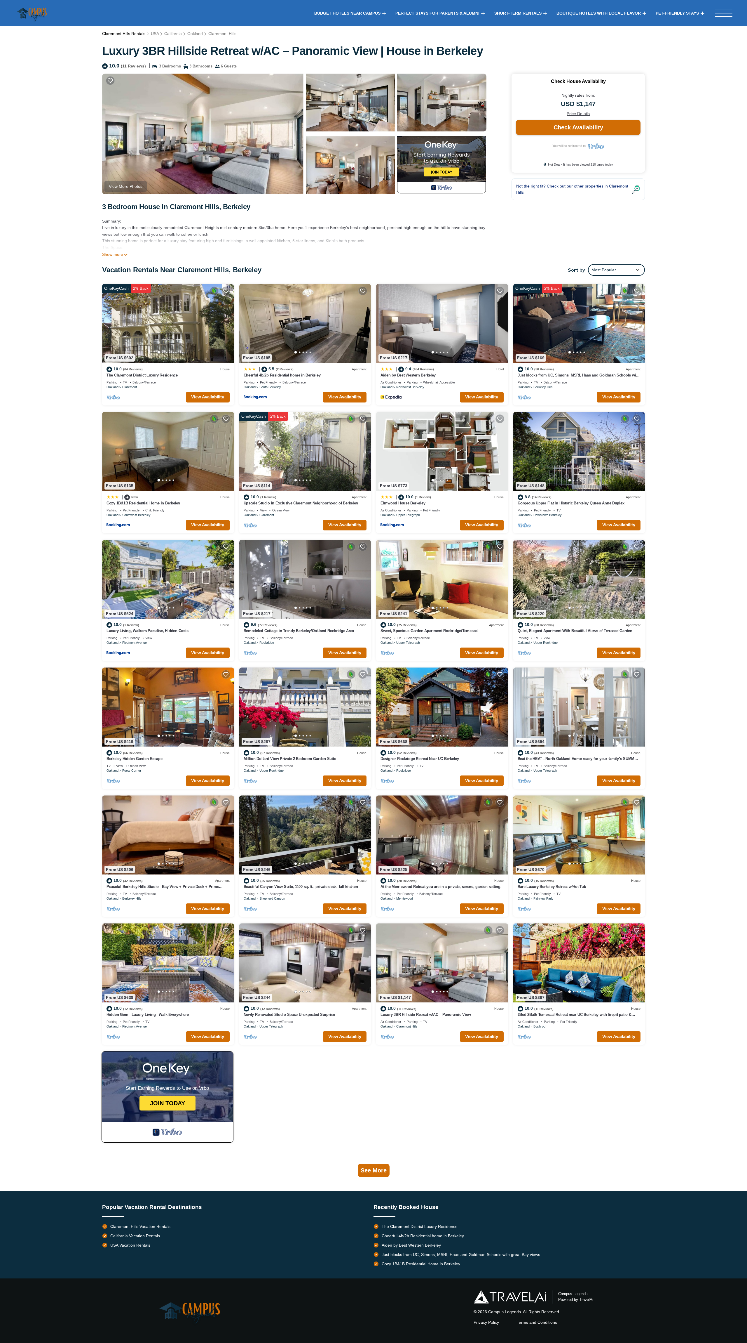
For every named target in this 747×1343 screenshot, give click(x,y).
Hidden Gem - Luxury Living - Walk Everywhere (148, 1014)
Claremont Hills (222, 33)
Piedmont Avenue (134, 642)
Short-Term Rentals (518, 13)
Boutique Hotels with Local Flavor (598, 13)
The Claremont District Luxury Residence (142, 375)
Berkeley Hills (543, 387)
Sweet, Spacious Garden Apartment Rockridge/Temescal (430, 631)
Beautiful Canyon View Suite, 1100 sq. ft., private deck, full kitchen (301, 886)
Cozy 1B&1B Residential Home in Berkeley (143, 503)
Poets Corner (131, 770)
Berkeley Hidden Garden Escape (134, 758)
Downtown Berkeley (547, 515)
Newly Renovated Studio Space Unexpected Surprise (289, 1014)
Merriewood (404, 898)
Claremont (129, 387)
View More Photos (125, 186)
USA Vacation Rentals (130, 1245)
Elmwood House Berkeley (403, 503)
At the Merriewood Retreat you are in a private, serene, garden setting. (441, 886)
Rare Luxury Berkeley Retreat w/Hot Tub (552, 886)
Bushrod (539, 1026)
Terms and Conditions (537, 1322)
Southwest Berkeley (136, 515)
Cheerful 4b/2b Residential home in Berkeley (282, 375)
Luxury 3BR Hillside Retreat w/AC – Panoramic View (426, 1014)
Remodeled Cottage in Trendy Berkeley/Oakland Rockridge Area (299, 631)
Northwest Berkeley (410, 387)
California (173, 33)
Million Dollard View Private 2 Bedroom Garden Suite (290, 758)
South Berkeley (270, 387)
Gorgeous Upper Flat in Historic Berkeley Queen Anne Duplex (571, 503)
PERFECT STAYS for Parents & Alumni (437, 13)
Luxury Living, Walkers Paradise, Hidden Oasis (147, 631)
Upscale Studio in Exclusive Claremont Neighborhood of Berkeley (301, 503)
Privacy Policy (486, 1322)
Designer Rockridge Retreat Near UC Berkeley (420, 758)
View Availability (207, 396)
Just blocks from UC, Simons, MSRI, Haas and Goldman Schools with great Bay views (461, 1254)
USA (155, 33)
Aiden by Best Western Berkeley (408, 375)
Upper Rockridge (545, 642)
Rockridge (266, 642)
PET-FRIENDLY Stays (677, 13)
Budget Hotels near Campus (347, 13)
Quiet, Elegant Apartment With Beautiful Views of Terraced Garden (575, 631)
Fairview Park (543, 898)
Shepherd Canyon (272, 898)
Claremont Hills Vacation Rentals (140, 1226)
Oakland (195, 33)
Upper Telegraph (408, 515)
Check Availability (578, 127)
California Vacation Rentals (135, 1235)
